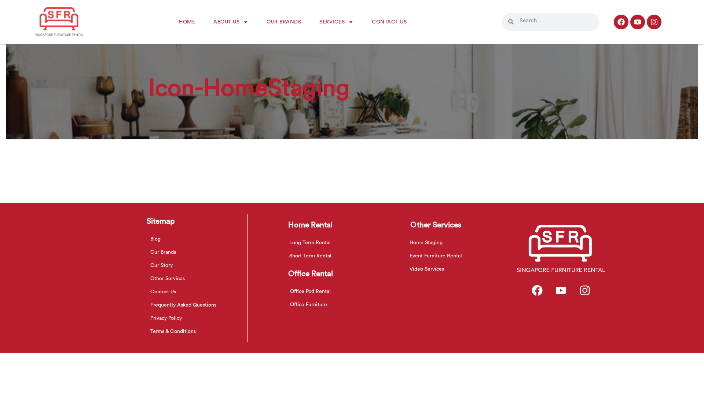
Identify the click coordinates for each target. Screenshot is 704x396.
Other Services (167, 278)
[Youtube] (637, 22)
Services (332, 22)
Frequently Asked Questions (183, 305)
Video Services (427, 269)
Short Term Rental (310, 255)
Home (187, 22)
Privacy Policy (166, 318)
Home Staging (426, 242)
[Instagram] (654, 22)
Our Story (161, 265)
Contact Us (389, 22)
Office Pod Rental (310, 291)
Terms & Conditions (173, 331)
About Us (226, 22)
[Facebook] (621, 22)
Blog (155, 239)
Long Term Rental (310, 242)
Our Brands (284, 22)
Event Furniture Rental (436, 255)
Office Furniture (308, 304)
